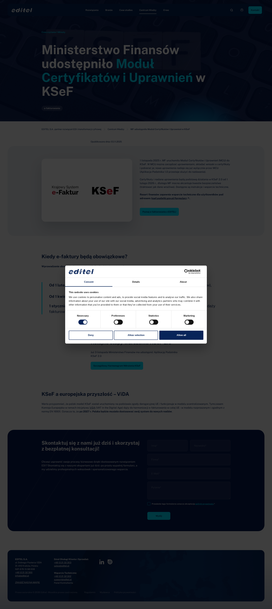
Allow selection (136, 335)
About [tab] (183, 282)
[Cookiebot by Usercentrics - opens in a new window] (189, 271)
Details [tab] (136, 282)
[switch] (118, 322)
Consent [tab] (89, 282)
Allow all (181, 335)
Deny (91, 335)
